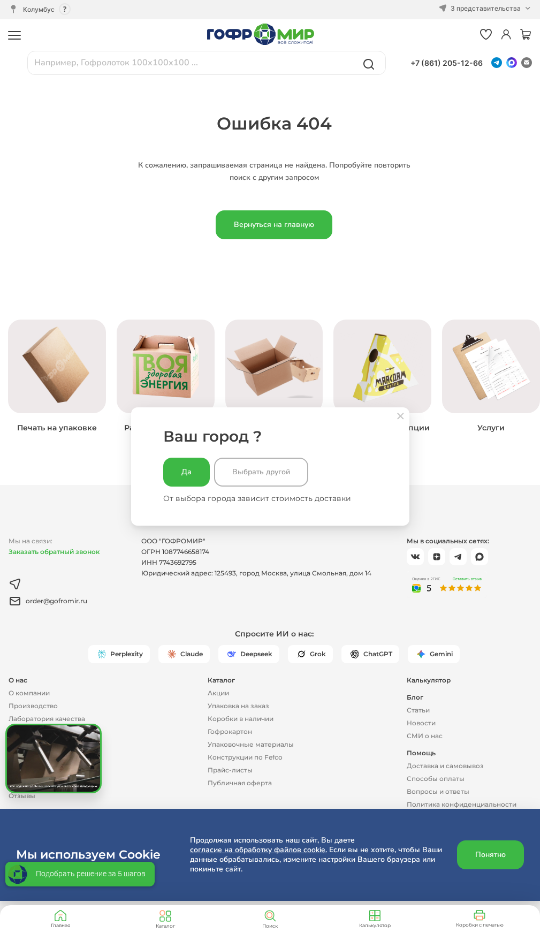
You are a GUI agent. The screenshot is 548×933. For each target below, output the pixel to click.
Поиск (270, 926)
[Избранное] (486, 35)
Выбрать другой (261, 472)
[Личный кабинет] (506, 35)
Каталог (165, 926)
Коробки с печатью (480, 925)
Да (186, 472)
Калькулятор (375, 925)
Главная (60, 925)
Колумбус (39, 9)
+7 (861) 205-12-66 (446, 62)
